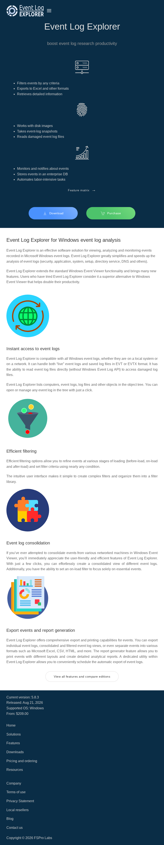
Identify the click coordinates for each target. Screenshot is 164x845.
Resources (14, 770)
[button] (49, 10)
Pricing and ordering (21, 761)
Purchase (114, 213)
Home (11, 725)
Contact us (14, 827)
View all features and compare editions (82, 676)
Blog (9, 819)
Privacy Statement (20, 801)
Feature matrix (82, 189)
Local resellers (17, 810)
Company (13, 783)
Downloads (15, 752)
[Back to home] (25, 10)
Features (13, 743)
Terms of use (16, 792)
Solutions (13, 734)
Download (56, 213)
